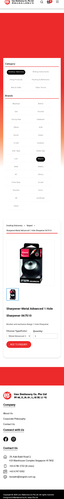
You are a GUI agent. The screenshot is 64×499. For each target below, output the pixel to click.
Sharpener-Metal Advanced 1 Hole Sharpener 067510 (29, 230)
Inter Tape (16, 151)
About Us (8, 413)
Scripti (40, 182)
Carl (16, 112)
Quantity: (38, 331)
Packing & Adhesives (40, 80)
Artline (40, 104)
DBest (16, 127)
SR (16, 198)
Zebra (16, 206)
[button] (4, 14)
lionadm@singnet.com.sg (22, 476)
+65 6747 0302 (17, 471)
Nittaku (40, 167)
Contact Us (9, 424)
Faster (40, 135)
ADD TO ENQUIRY (18, 344)
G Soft (16, 143)
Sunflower (41, 198)
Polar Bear (16, 182)
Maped (40, 159)
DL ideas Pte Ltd (31, 498)
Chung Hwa (16, 119)
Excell (16, 135)
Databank (40, 119)
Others (40, 174)
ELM (40, 127)
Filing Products (16, 80)
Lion (16, 159)
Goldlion (40, 143)
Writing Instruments (41, 72)
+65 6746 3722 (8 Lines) (21, 466)
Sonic (40, 190)
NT (16, 174)
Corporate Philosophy (14, 418)
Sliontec (16, 190)
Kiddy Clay (41, 151)
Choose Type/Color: (16, 331)
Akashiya (16, 104)
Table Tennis (40, 88)
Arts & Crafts (16, 88)
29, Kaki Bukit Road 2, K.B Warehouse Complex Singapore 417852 (31, 458)
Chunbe (40, 112)
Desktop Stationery (16, 72)
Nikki (16, 167)
